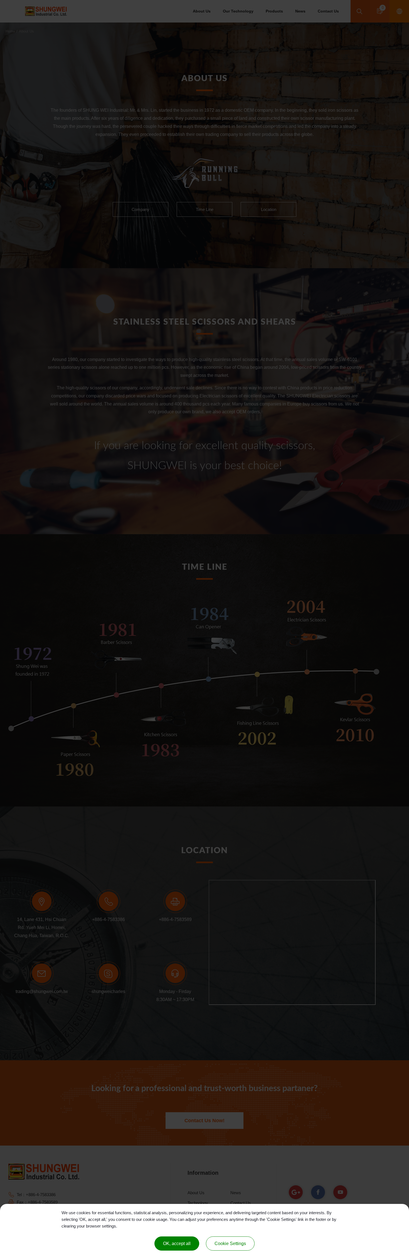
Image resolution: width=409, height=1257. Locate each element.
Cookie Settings (230, 1243)
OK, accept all (177, 1243)
